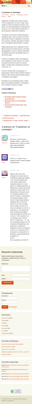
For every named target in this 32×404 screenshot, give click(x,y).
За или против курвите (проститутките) (18, 373)
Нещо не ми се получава (8, 349)
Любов (3, 320)
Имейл (4, 279)
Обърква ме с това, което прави (16, 120)
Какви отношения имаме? (9, 346)
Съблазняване (5, 333)
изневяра (20, 14)
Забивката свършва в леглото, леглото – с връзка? (15, 351)
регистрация (13, 307)
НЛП (3, 323)
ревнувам (10, 29)
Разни (13, 14)
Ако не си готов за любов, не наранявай (12, 344)
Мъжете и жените (6, 354)
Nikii (10, 16)
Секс (3, 331)
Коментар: (5, 263)
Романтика (4, 328)
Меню (3, 5)
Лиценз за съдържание (8, 400)
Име (3, 275)
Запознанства (5, 318)
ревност (4, 16)
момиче (26, 14)
